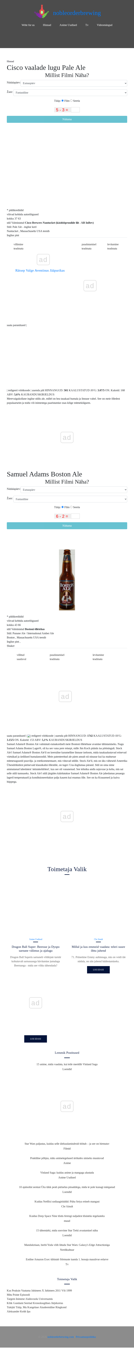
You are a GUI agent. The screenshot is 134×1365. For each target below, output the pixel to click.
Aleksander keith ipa (18, 1311)
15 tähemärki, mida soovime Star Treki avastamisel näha (67, 1230)
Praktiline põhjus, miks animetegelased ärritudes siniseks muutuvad (67, 1158)
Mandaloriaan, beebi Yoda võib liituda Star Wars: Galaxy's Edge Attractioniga (67, 1244)
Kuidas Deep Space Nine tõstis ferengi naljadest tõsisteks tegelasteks (67, 1215)
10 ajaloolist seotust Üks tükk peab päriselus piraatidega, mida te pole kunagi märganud (67, 1187)
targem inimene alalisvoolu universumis (30, 1298)
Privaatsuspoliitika (86, 1336)
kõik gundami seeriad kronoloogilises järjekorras (35, 1303)
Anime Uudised (68, 25)
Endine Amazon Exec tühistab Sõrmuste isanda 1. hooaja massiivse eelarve (67, 1259)
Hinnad (47, 25)
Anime (67, 1163)
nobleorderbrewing (77, 12)
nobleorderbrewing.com (60, 1336)
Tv (86, 25)
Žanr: (10, 91)
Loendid (67, 1069)
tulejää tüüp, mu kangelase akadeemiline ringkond (36, 1307)
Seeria (76, 100)
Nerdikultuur (67, 1249)
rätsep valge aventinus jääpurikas (40, 270)
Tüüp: (57, 100)
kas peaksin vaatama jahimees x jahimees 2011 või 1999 (39, 1290)
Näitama (67, 119)
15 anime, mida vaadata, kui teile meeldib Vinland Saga (67, 1064)
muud (67, 1220)
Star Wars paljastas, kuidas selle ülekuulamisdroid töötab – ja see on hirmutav (67, 1143)
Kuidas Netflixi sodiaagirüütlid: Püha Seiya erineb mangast (67, 1201)
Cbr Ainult (98, 939)
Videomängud (104, 25)
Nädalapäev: (14, 82)
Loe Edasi (35, 1039)
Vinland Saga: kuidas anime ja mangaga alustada (67, 1172)
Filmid (67, 1148)
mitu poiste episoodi (18, 1294)
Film (66, 100)
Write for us (28, 25)
